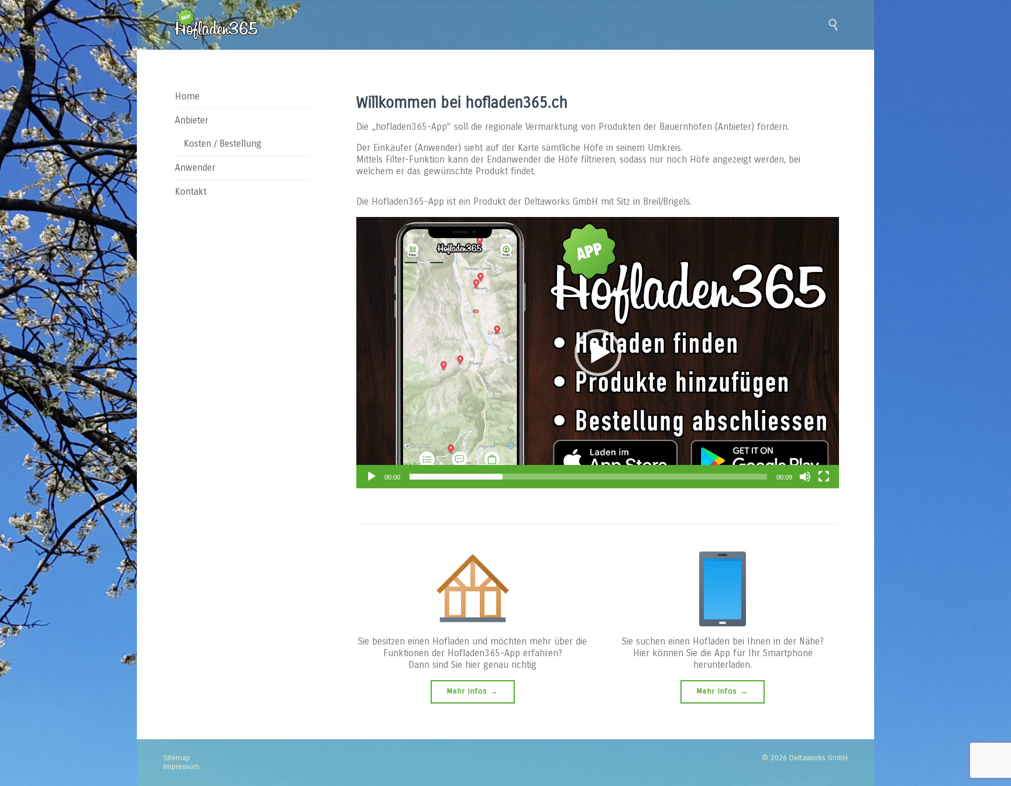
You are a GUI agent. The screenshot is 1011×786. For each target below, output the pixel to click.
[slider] (588, 477)
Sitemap (176, 758)
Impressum (181, 766)
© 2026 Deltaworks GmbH (805, 758)
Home (187, 96)
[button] (598, 352)
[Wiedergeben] (371, 476)
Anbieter (191, 120)
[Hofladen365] (216, 25)
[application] (597, 352)
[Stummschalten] (805, 476)
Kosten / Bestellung (223, 143)
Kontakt (191, 191)
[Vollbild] (824, 476)
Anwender (195, 167)
